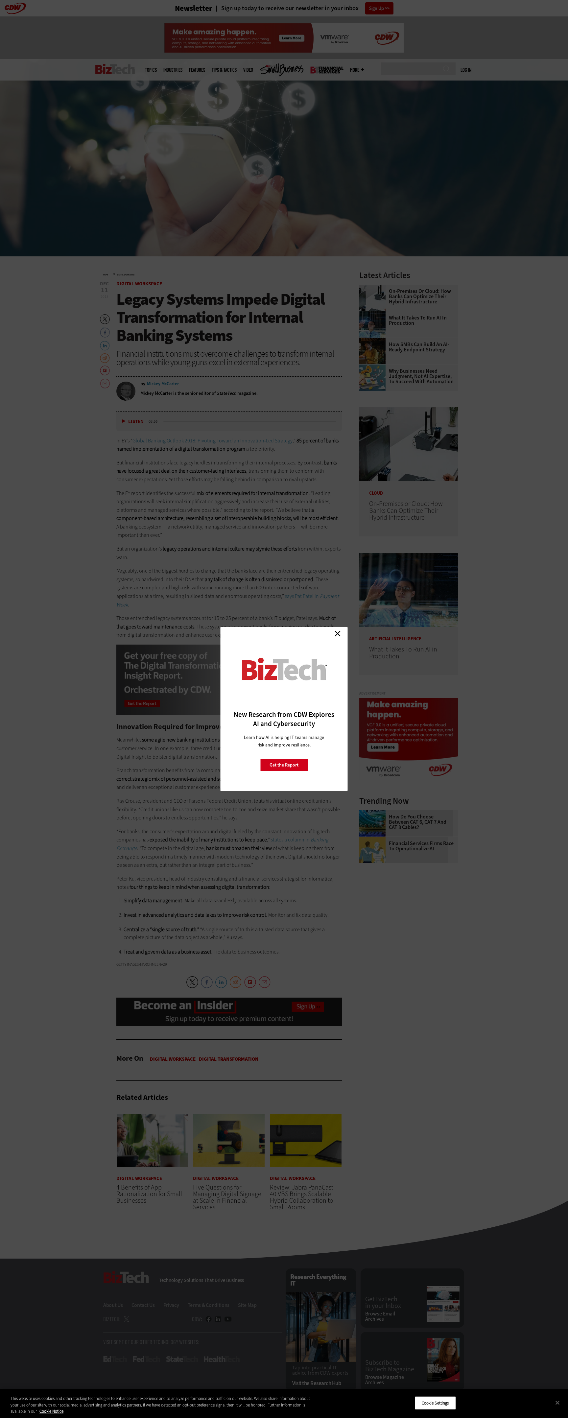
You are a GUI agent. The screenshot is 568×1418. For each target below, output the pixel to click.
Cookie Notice (51, 1411)
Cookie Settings (435, 1403)
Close (338, 633)
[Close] (557, 1402)
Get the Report (284, 765)
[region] (284, 1403)
